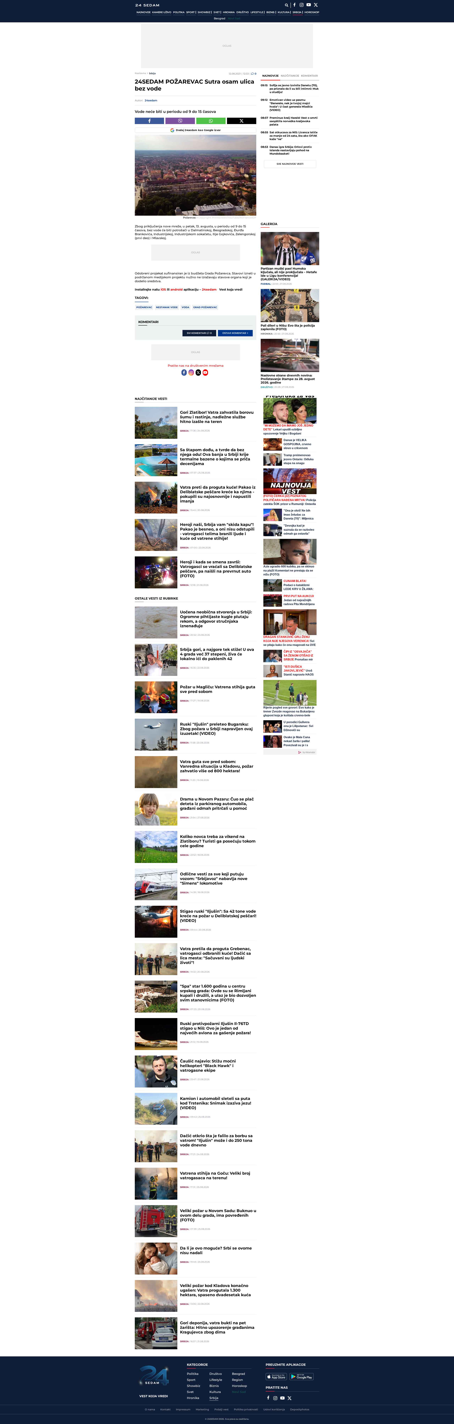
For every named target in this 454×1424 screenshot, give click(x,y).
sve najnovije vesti (290, 164)
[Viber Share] (180, 121)
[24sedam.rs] (147, 5)
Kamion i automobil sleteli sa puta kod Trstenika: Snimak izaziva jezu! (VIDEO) (215, 1103)
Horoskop (311, 12)
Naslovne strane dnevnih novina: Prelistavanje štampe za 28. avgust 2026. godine (288, 379)
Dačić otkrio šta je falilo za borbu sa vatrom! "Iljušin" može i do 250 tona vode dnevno (216, 1141)
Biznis (270, 12)
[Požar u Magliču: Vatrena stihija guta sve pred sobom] (156, 697)
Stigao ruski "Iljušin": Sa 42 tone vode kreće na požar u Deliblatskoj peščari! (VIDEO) (218, 916)
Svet (217, 12)
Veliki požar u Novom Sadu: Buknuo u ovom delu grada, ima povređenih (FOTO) (218, 1216)
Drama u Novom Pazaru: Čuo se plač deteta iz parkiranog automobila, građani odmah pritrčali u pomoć (217, 804)
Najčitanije (290, 76)
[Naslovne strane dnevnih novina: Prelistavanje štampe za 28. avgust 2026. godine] (290, 355)
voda (185, 307)
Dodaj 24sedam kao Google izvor (198, 130)
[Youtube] (205, 372)
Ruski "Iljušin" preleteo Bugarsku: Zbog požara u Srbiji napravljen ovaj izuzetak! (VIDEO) (216, 729)
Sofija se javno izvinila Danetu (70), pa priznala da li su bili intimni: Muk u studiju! (294, 89)
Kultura (284, 12)
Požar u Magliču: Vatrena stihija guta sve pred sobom (217, 689)
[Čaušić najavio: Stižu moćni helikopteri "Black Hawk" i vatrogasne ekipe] (156, 1071)
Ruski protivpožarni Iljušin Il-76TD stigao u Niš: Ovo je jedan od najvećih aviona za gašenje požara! (215, 1028)
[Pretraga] (286, 5)
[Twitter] (315, 5)
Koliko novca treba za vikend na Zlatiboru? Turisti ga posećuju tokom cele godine (218, 841)
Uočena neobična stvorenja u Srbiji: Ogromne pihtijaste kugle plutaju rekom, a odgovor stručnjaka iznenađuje (216, 619)
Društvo (242, 12)
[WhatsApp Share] (211, 121)
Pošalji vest (221, 1409)
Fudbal (266, 284)
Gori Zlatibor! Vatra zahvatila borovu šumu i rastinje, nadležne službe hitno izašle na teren (217, 417)
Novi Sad (234, 18)
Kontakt (165, 1409)
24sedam (209, 289)
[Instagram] (301, 5)
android (176, 289)
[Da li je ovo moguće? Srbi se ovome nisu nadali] (156, 1259)
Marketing (202, 1409)
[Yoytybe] (308, 5)
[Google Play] (302, 1376)
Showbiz (204, 12)
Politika (178, 12)
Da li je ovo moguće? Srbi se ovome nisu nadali (216, 1250)
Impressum (183, 1409)
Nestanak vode (167, 307)
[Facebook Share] (149, 121)
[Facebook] (294, 5)
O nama (150, 1409)
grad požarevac (205, 307)
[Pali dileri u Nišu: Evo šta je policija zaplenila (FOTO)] (290, 305)
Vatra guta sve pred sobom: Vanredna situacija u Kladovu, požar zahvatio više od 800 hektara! (216, 767)
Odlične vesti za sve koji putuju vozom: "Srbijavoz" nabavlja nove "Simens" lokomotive (213, 879)
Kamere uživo (161, 12)
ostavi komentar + (235, 333)
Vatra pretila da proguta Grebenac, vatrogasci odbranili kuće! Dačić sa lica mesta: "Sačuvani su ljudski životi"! (215, 956)
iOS (163, 289)
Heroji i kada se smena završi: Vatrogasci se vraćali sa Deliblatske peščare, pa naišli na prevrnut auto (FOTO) (216, 569)
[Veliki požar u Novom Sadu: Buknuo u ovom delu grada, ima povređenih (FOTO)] (156, 1221)
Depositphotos (299, 1409)
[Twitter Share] (241, 121)
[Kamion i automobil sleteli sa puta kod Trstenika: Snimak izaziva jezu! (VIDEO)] (156, 1109)
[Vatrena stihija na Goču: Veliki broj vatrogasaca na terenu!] (156, 1184)
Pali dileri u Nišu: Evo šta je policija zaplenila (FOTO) (288, 327)
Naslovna (140, 73)
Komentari (309, 76)
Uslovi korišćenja (274, 1409)
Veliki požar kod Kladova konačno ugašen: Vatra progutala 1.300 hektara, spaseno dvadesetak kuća (215, 1290)
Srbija (297, 12)
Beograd (219, 18)
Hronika (229, 12)
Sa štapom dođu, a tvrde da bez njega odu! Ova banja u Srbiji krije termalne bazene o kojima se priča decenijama (215, 457)
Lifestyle (257, 12)
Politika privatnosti (246, 1409)
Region (237, 1380)
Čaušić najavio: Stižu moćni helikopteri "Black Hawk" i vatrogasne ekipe (208, 1066)
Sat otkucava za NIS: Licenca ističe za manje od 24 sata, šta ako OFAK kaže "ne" (293, 136)
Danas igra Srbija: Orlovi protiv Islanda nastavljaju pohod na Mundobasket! (291, 150)
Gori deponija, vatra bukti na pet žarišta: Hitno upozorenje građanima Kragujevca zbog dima (217, 1328)
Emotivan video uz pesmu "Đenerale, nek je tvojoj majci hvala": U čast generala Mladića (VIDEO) (291, 105)
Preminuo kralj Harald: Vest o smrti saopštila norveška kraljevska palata (294, 121)
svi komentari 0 (199, 333)
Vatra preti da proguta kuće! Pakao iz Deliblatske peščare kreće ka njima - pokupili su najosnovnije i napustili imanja (218, 494)
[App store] (276, 1376)
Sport (190, 12)
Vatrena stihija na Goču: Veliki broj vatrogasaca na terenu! (215, 1175)
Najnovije (143, 12)
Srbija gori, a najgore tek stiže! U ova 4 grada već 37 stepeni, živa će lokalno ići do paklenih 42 (217, 654)
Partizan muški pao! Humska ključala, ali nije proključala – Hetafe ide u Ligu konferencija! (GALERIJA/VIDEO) (289, 274)
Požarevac (144, 307)
